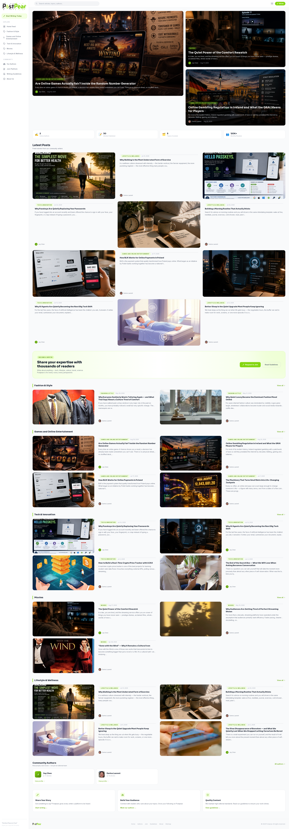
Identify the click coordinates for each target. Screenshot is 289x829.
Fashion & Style (13, 31)
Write (281, 4)
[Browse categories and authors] (272, 4)
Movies (10, 49)
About (161, 824)
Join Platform (12, 69)
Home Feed (11, 26)
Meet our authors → (128, 808)
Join (146, 824)
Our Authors (11, 64)
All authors (279, 764)
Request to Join (251, 365)
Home (133, 824)
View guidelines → (212, 808)
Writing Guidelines (14, 74)
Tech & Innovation (14, 44)
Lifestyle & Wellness (15, 54)
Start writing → (41, 808)
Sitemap (168, 824)
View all (280, 385)
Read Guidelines (271, 365)
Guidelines (153, 824)
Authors (140, 824)
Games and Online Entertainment (13, 37)
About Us (10, 79)
